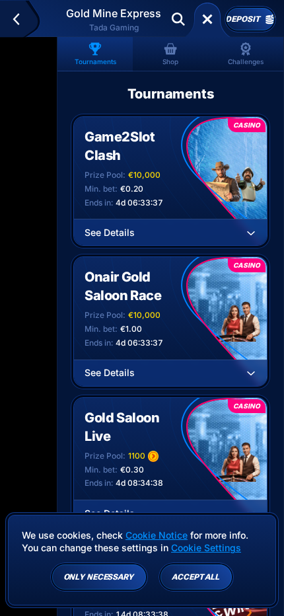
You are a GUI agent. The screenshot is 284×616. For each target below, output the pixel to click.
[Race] (207, 19)
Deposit (242, 19)
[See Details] (251, 232)
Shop (170, 61)
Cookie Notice (156, 535)
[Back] (22, 19)
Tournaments (95, 61)
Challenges (246, 61)
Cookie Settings (206, 548)
